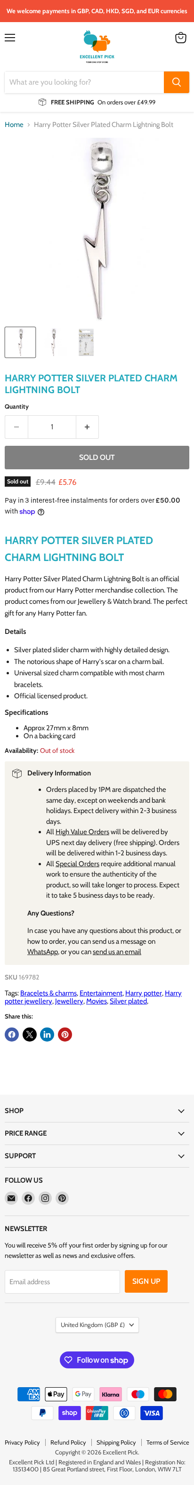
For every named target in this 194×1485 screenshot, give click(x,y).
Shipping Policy (116, 1442)
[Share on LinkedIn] (47, 1034)
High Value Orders (82, 832)
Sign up (146, 1281)
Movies (96, 1001)
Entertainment (101, 993)
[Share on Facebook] (12, 1034)
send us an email (117, 952)
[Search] (176, 82)
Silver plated (128, 1001)
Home (14, 125)
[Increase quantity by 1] (87, 427)
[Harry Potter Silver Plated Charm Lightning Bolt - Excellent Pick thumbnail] (20, 342)
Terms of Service (167, 1442)
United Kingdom (93, 1324)
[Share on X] (30, 1034)
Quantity (17, 406)
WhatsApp (42, 952)
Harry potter (143, 993)
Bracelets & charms (48, 993)
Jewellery (69, 1001)
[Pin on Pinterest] (65, 1034)
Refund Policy (68, 1442)
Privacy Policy (22, 1442)
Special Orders (77, 864)
